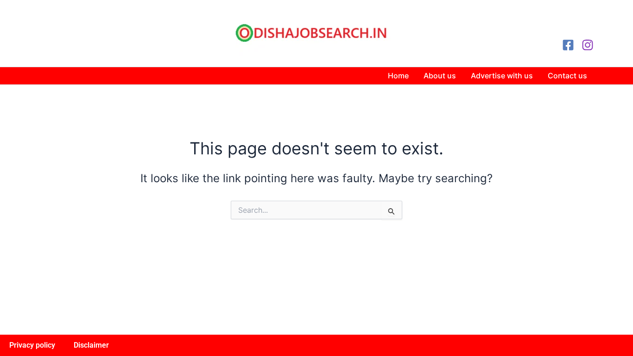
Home (398, 75)
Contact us (567, 75)
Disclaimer (91, 345)
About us (440, 75)
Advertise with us (502, 75)
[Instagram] (588, 45)
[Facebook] (568, 45)
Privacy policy (32, 345)
